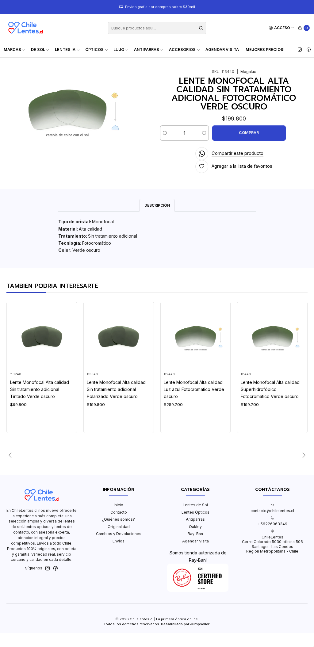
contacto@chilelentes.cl (272, 510)
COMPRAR (249, 132)
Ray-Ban (195, 533)
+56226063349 (272, 524)
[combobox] (157, 28)
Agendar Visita (222, 49)
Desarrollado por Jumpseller (185, 624)
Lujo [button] (118, 49)
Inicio (118, 505)
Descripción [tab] (157, 205)
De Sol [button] (38, 49)
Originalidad (119, 526)
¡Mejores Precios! (264, 49)
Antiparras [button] (146, 49)
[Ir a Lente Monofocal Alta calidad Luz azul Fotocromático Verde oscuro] (195, 337)
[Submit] (201, 28)
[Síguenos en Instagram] (299, 49)
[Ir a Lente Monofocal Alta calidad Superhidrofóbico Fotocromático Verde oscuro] (272, 337)
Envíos (118, 541)
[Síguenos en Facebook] (308, 49)
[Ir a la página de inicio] (25, 28)
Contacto (118, 512)
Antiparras (195, 519)
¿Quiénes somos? (118, 519)
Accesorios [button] (182, 49)
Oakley (195, 526)
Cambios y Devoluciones (118, 533)
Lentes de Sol (195, 505)
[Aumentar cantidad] (204, 133)
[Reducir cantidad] (164, 133)
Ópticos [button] (94, 49)
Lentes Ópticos (195, 512)
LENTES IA (65, 49)
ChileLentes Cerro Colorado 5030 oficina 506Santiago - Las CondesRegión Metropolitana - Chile (272, 544)
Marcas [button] (12, 49)
